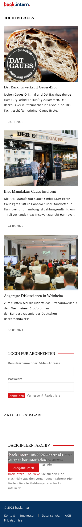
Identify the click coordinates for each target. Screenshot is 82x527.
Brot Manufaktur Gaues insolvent (30, 191)
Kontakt (9, 515)
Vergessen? (35, 395)
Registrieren (53, 395)
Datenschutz (51, 515)
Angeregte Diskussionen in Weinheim (33, 296)
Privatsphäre (13, 520)
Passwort (15, 379)
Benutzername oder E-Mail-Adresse (34, 363)
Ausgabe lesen (23, 468)
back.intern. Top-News (24, 474)
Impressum (28, 515)
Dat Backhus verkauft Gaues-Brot (30, 87)
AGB (68, 515)
